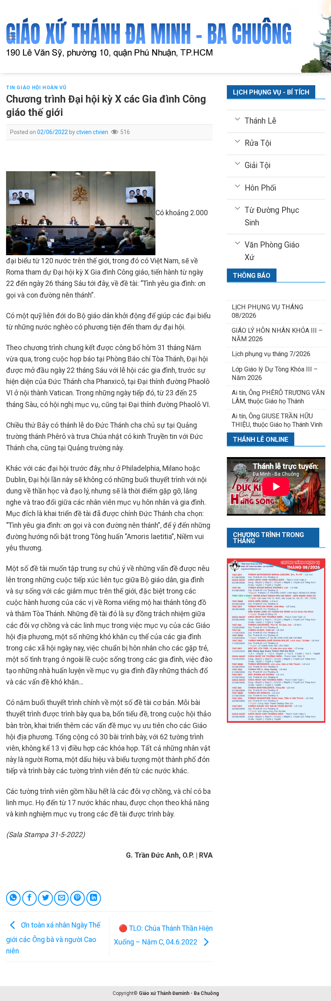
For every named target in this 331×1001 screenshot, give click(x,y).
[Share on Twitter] (45, 898)
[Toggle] (237, 118)
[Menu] (11, 36)
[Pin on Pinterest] (77, 898)
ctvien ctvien (92, 132)
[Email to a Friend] (61, 898)
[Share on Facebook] (29, 898)
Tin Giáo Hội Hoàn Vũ (36, 87)
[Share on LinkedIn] (93, 898)
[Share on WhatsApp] (13, 898)
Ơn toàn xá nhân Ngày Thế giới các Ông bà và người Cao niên (53, 938)
